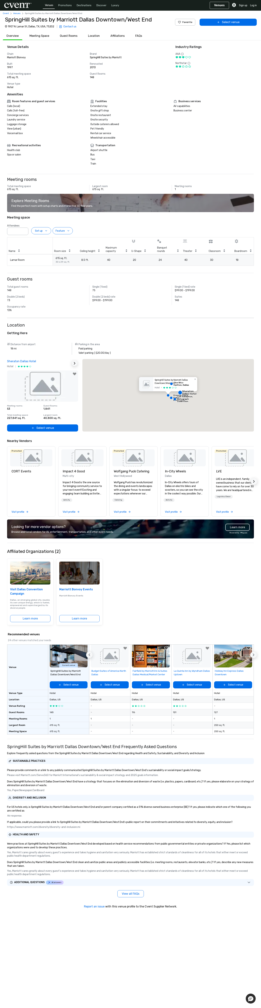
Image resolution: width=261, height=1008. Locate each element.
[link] (31, 457)
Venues (49, 5)
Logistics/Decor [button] (224, 496)
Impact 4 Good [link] (74, 471)
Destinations (84, 5)
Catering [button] (118, 500)
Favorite (187, 22)
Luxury (115, 5)
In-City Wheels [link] (175, 471)
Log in (253, 5)
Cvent (6, 13)
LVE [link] (219, 471)
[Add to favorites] (74, 374)
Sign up (243, 5)
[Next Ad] (74, 363)
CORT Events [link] (21, 471)
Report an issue (94, 906)
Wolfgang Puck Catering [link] (131, 471)
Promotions (65, 5)
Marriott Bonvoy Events (76, 589)
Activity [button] (66, 500)
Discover (101, 5)
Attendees (13, 225)
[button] (25, 230)
